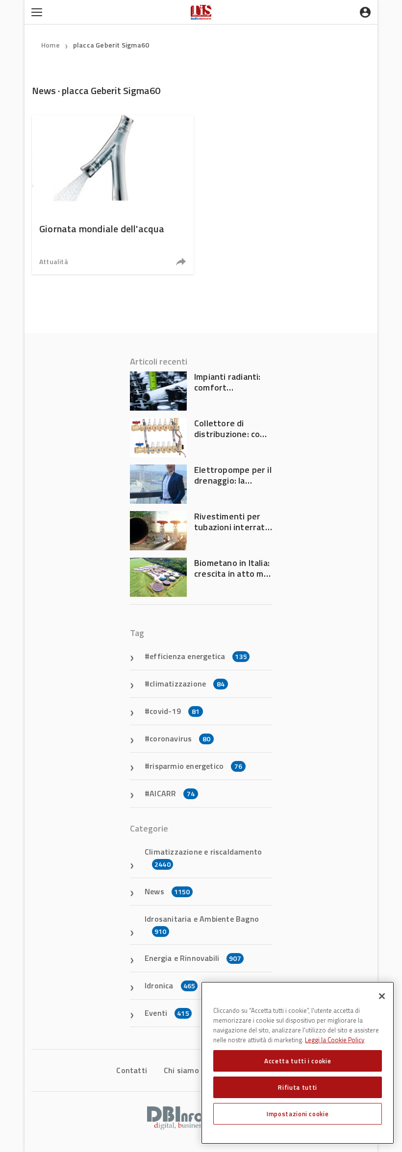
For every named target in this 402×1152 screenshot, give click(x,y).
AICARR (172, 793)
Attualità (53, 261)
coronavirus (180, 738)
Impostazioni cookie (297, 1114)
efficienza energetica (198, 656)
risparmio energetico (196, 766)
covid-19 (175, 711)
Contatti (131, 1070)
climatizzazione (187, 683)
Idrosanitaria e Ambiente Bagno (202, 924)
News (167, 891)
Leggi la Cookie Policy (334, 1040)
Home (50, 45)
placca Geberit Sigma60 (111, 45)
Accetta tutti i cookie (297, 1061)
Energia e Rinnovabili (193, 958)
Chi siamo (181, 1070)
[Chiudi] (382, 996)
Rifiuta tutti (297, 1087)
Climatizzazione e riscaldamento (203, 857)
